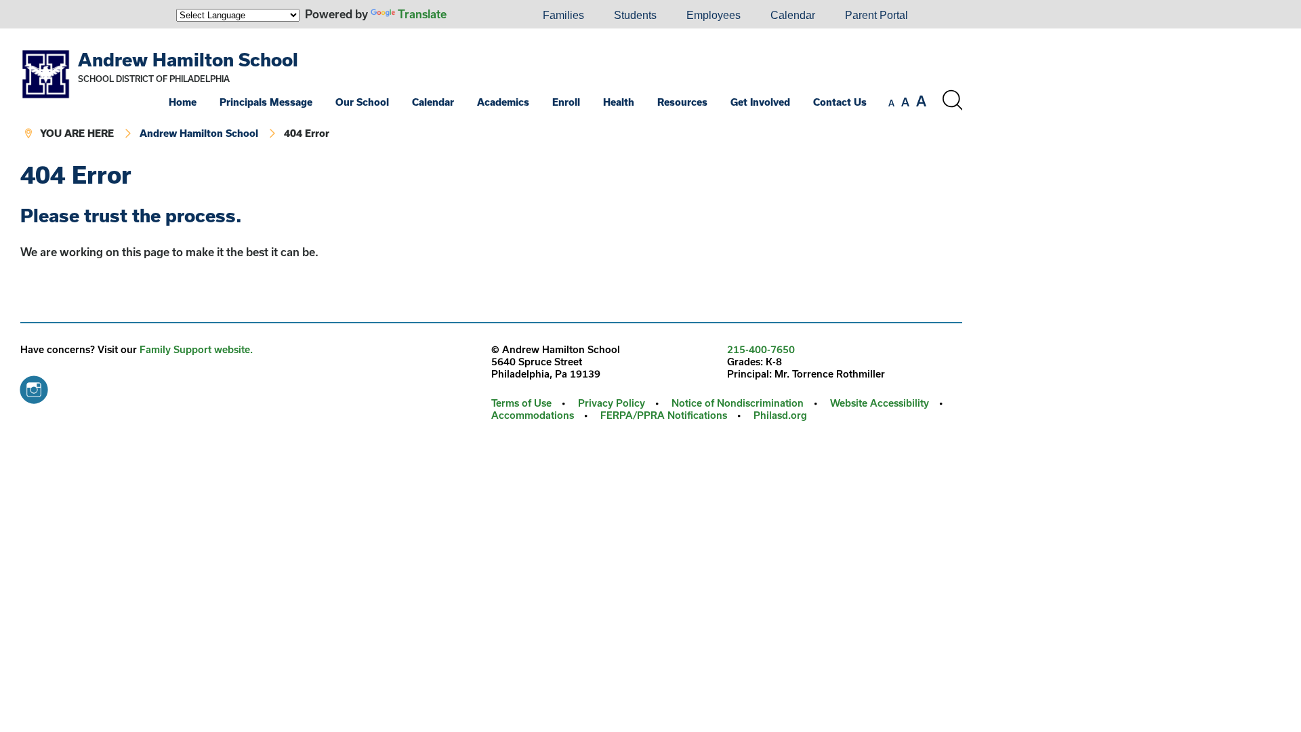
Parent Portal (876, 15)
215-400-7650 (761, 349)
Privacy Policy (611, 403)
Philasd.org (780, 415)
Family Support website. (196, 349)
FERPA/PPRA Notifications (663, 415)
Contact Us (840, 102)
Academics (503, 102)
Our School (362, 102)
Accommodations (532, 415)
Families (563, 15)
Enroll (566, 102)
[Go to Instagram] (33, 386)
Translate (422, 13)
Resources (682, 102)
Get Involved (760, 102)
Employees (713, 15)
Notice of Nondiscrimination (738, 403)
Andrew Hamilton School (188, 59)
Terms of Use (521, 403)
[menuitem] (482, 15)
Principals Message (266, 102)
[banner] (491, 95)
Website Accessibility (879, 403)
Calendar (792, 15)
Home (183, 102)
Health (618, 102)
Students (635, 15)
